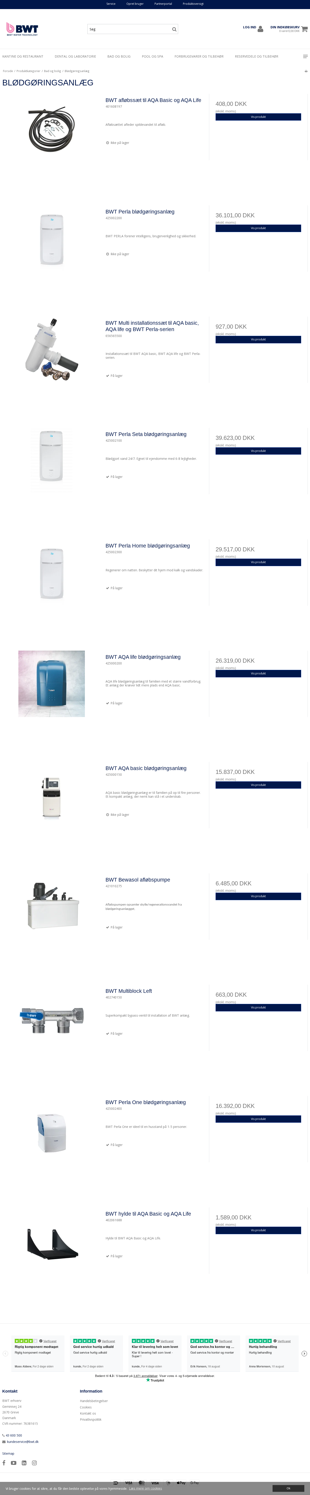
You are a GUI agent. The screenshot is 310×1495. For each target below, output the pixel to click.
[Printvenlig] (306, 71)
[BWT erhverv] (22, 28)
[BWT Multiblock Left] (51, 1034)
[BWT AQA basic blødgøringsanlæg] (51, 811)
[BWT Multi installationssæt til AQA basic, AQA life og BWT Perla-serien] (51, 366)
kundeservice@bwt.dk (23, 1441)
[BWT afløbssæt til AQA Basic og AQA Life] (51, 143)
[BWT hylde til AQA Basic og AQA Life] (51, 1256)
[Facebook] (3, 1463)
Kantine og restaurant (22, 56)
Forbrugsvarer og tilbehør (199, 56)
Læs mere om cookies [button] (145, 1488)
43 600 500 (13, 1435)
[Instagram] (34, 1463)
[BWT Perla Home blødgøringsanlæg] (51, 588)
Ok (288, 1488)
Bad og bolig (118, 56)
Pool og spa (152, 56)
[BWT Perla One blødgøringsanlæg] (51, 1145)
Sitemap (8, 1453)
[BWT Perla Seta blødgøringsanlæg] (51, 477)
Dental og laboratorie (75, 56)
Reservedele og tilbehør (256, 56)
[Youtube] (13, 1463)
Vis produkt (258, 117)
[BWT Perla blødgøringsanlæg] (51, 254)
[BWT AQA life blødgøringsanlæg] (51, 700)
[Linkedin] (24, 1463)
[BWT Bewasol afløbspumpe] (51, 922)
